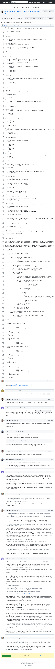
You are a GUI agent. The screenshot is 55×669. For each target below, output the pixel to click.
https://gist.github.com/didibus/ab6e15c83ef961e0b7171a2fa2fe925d (26, 384)
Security (19, 662)
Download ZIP (50, 18)
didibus (8, 407)
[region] (27, 202)
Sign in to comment (44, 655)
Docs (32, 662)
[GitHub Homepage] (23, 665)
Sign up (50, 2)
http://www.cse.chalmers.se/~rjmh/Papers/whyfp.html (20, 593)
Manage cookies (41, 662)
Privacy (15, 662)
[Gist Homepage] (6, 2)
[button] (43, 18)
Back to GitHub (37, 2)
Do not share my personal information (27, 663)
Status (23, 662)
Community (28, 662)
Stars (20, 18)
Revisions (11, 18)
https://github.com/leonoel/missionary (19, 385)
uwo (7, 390)
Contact (35, 662)
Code (4, 18)
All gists (31, 2)
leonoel (6, 11)
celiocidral (8, 431)
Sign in (44, 2)
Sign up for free (6, 655)
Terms (12, 662)
